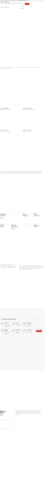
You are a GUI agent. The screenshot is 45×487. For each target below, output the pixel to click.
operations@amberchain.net (23, 0)
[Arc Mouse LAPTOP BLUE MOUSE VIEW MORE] (7, 433)
